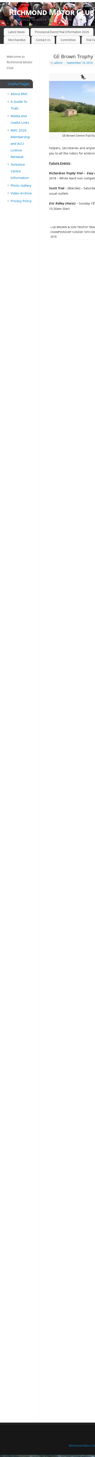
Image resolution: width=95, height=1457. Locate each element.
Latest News (16, 32)
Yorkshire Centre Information (20, 171)
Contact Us (43, 40)
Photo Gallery (21, 185)
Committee (68, 40)
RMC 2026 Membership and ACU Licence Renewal (20, 143)
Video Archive (21, 193)
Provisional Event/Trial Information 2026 (62, 32)
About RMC (19, 94)
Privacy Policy (21, 201)
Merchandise (17, 40)
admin (58, 63)
